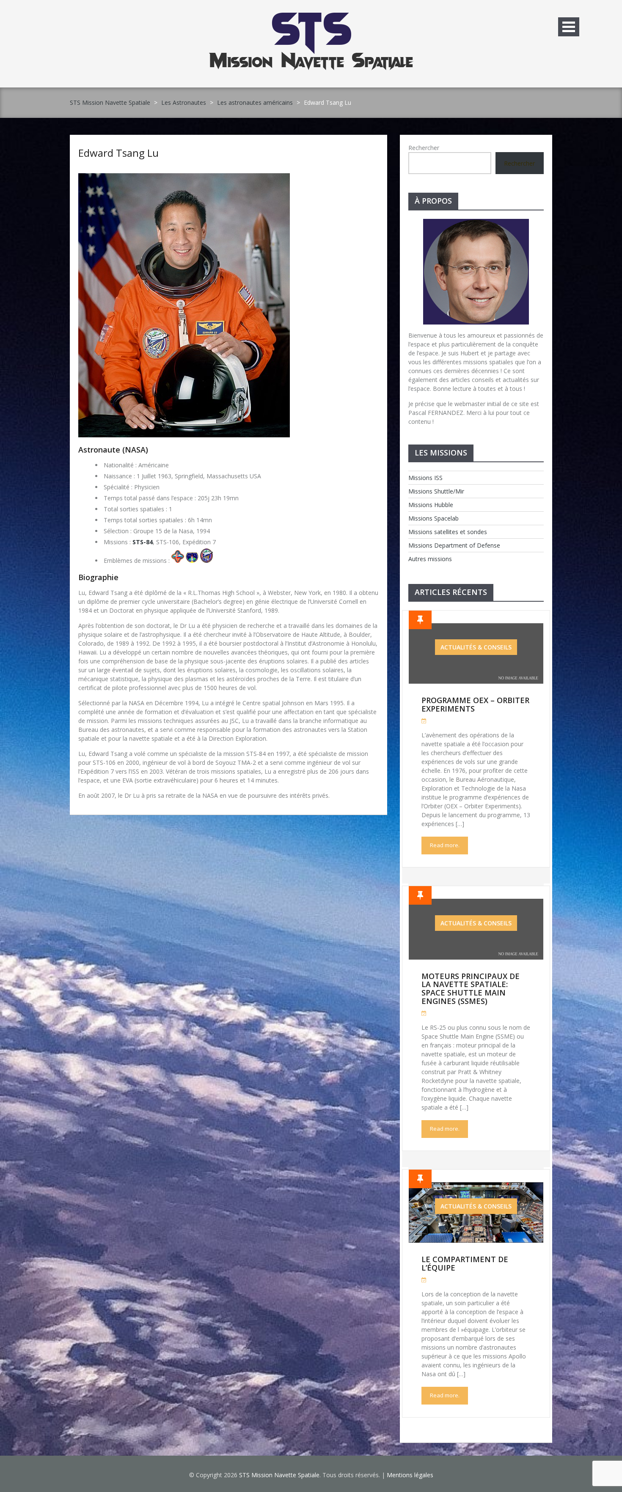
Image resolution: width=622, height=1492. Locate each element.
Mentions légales (410, 1475)
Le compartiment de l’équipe (464, 1263)
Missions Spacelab (433, 518)
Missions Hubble (430, 505)
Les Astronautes (183, 102)
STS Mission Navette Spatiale (110, 102)
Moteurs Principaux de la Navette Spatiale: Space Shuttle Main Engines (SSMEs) (470, 988)
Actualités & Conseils (476, 647)
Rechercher (423, 148)
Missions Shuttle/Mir (436, 491)
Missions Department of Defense (454, 545)
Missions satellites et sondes (447, 532)
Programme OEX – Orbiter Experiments (475, 704)
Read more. (445, 845)
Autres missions (430, 559)
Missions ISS (425, 478)
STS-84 (142, 542)
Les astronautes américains (255, 102)
